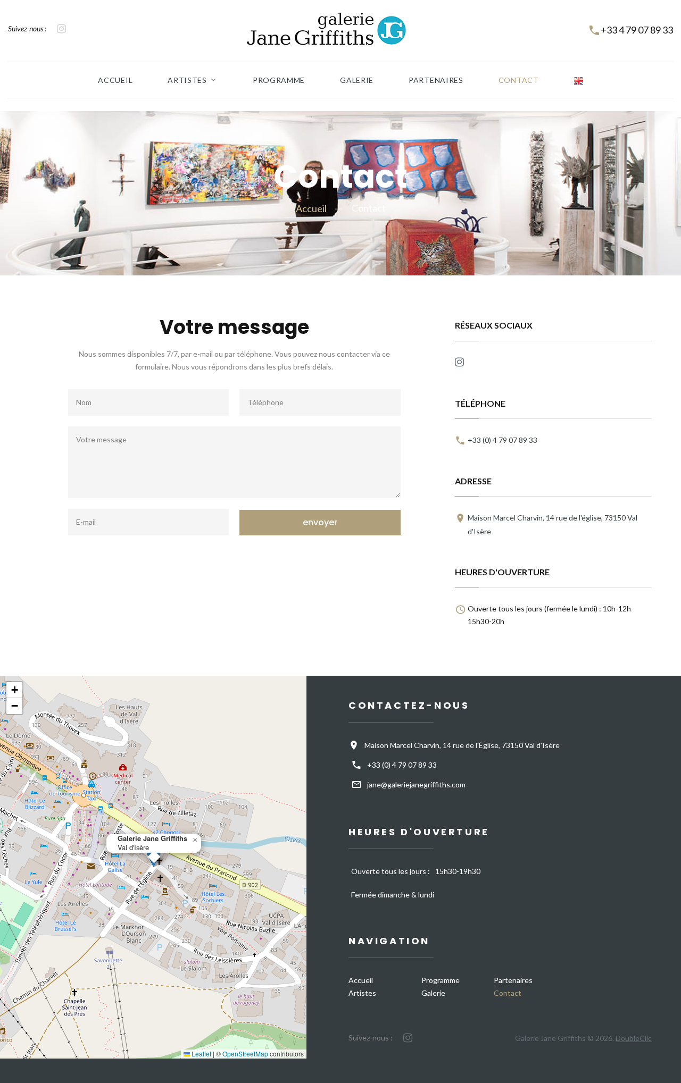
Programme (279, 80)
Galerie (356, 80)
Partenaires (436, 80)
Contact (519, 80)
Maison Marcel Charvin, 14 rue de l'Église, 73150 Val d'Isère (462, 745)
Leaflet (200, 1053)
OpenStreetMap (245, 1053)
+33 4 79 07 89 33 (637, 30)
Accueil (115, 80)
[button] (194, 840)
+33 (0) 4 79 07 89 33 (502, 440)
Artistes (187, 80)
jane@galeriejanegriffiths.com (416, 784)
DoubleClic (634, 1038)
